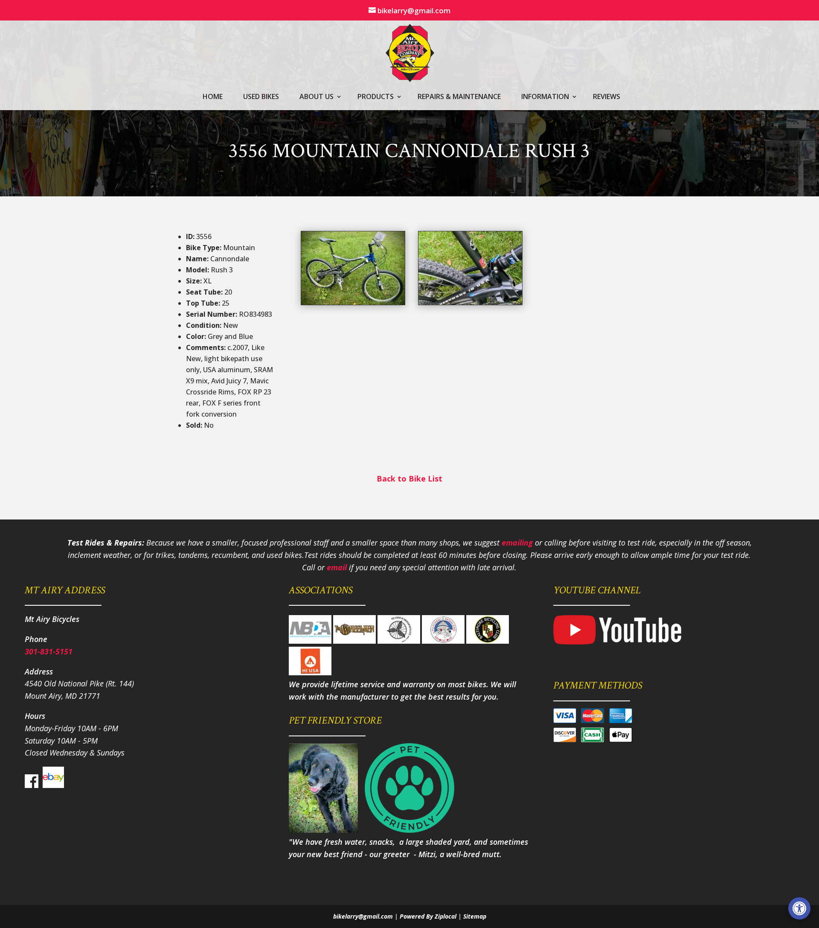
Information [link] (545, 97)
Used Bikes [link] (261, 97)
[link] (799, 908)
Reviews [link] (606, 97)
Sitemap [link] (474, 916)
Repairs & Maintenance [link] (459, 97)
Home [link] (213, 97)
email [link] (337, 567)
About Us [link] (316, 97)
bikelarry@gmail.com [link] (363, 916)
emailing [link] (517, 542)
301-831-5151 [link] (49, 651)
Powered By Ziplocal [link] (428, 916)
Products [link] (375, 97)
